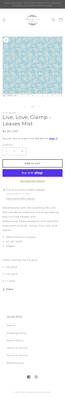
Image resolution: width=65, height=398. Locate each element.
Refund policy (15, 362)
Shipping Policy (16, 333)
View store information (20, 198)
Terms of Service (17, 347)
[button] (4, 20)
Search (11, 325)
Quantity (7, 144)
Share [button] (10, 289)
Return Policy (15, 340)
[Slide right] (40, 106)
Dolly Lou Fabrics (27, 392)
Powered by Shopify (43, 392)
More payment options (32, 181)
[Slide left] (25, 106)
